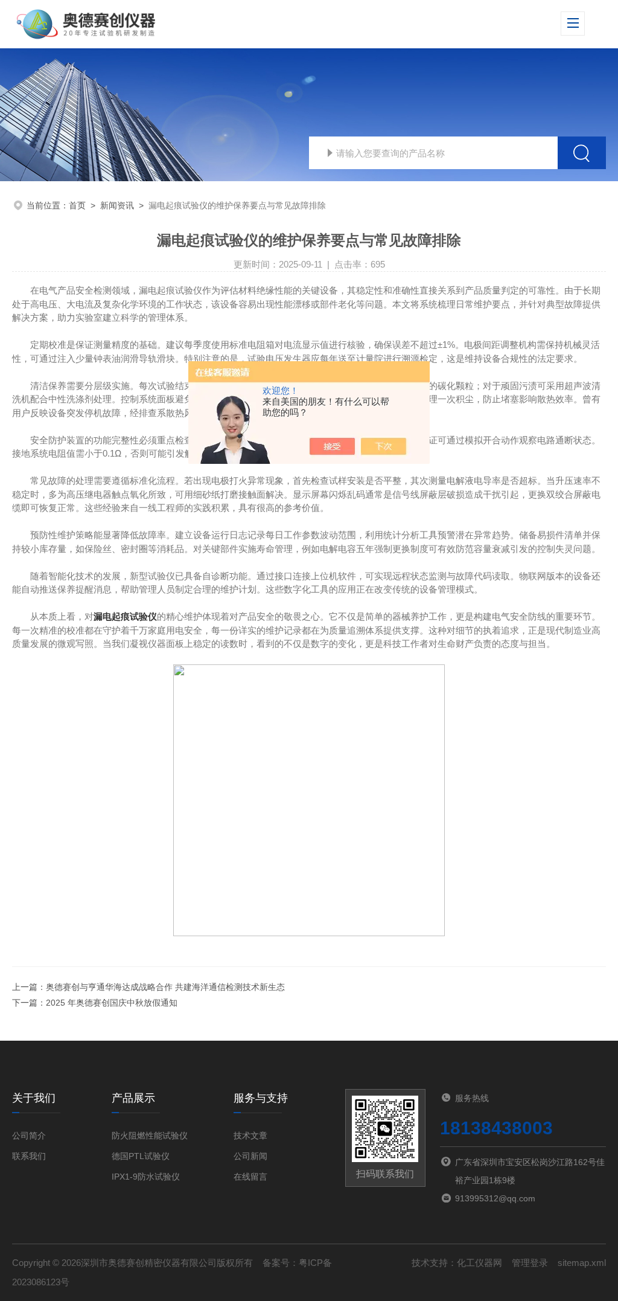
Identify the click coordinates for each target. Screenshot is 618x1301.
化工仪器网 (479, 1263)
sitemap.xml (582, 1263)
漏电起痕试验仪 (125, 616)
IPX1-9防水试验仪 (146, 1176)
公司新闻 (250, 1156)
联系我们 (29, 1156)
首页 (77, 205)
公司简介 (29, 1135)
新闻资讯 (117, 205)
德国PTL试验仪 (141, 1156)
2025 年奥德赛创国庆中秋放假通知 (111, 1002)
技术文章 (250, 1135)
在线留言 (250, 1176)
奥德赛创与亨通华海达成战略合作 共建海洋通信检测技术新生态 (165, 987)
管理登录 (530, 1263)
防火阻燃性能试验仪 (150, 1135)
